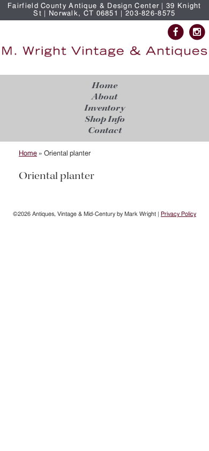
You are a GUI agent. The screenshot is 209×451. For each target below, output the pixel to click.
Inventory (104, 108)
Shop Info (105, 119)
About (104, 97)
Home (104, 85)
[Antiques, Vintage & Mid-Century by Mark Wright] (104, 56)
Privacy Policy (178, 214)
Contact (105, 130)
